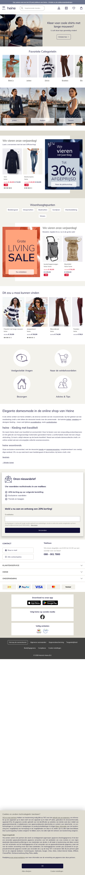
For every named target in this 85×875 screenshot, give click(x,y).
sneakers (75, 419)
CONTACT (6, 543)
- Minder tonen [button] (8, 462)
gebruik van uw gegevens (61, 818)
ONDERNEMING (9, 578)
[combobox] (35, 8)
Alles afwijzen (26, 871)
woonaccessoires (53, 449)
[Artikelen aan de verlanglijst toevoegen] (18, 152)
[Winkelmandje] (81, 8)
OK (42, 866)
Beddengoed (13, 210)
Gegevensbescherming (56, 642)
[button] (3, 8)
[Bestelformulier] (66, 8)
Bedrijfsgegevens (30, 648)
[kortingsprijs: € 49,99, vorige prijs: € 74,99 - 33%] (12, 161)
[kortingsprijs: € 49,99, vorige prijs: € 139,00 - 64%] (52, 249)
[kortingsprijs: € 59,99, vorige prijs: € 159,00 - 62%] (73, 249)
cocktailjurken (51, 422)
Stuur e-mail (12, 550)
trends (41, 449)
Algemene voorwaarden (38, 642)
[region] (42, 842)
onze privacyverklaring (17, 857)
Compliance (42, 648)
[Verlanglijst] (74, 8)
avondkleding (35, 422)
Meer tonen (34, 525)
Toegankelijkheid (71, 642)
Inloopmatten (28, 210)
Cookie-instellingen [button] (54, 648)
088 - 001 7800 (52, 554)
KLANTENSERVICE (10, 565)
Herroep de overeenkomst (17, 642)
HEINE (5, 572)
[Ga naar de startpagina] (11, 8)
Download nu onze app (42, 597)
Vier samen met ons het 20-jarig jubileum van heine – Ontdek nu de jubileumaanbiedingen (42, 2)
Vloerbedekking (71, 210)
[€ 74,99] (60, 312)
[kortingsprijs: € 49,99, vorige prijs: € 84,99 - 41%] (32, 161)
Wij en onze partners (9, 818)
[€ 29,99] (13, 312)
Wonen (42, 216)
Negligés (5, 457)
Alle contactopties (15, 557)
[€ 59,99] (37, 312)
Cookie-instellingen (56, 871)
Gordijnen (56, 210)
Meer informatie (61, 826)
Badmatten (42, 210)
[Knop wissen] (42, 8)
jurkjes (68, 419)
